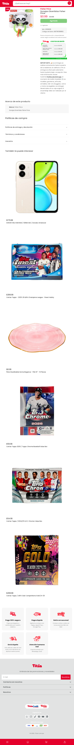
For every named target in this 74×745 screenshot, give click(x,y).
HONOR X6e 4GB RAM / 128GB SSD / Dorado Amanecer (26, 223)
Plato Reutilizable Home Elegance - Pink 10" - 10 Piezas (26, 372)
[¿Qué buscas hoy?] (69, 3)
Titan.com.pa (39, 733)
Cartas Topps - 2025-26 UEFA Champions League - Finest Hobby (30, 297)
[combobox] (42, 3)
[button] (7, 742)
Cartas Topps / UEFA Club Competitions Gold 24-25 (25, 596)
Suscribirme (66, 677)
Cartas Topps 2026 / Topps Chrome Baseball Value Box (26, 447)
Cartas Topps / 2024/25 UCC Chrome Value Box (24, 521)
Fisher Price (45, 9)
